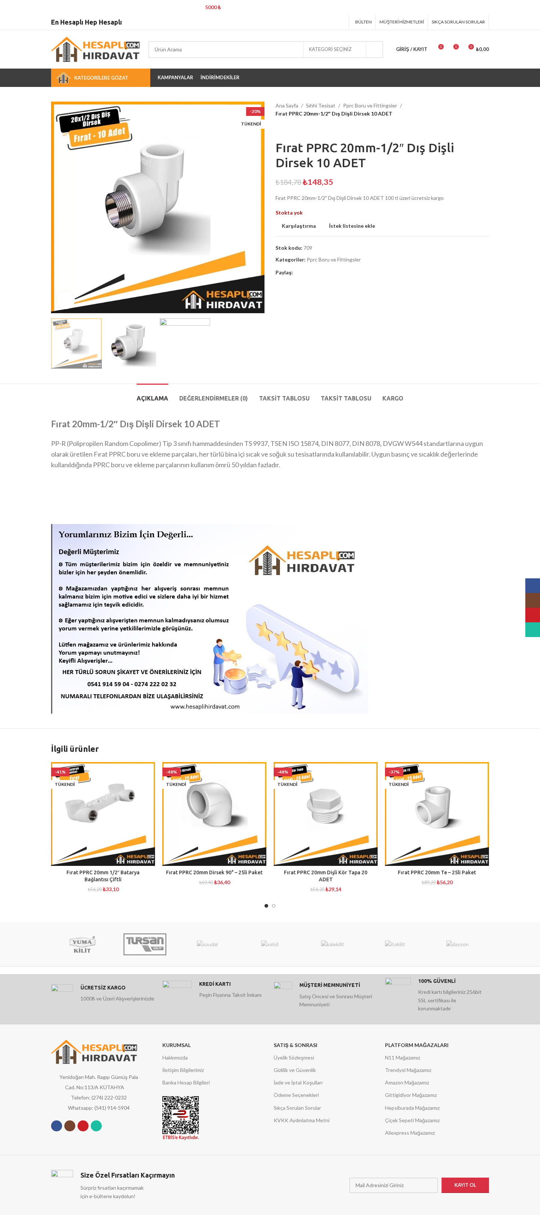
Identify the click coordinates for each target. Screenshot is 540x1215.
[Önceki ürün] (279, 129)
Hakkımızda (175, 1057)
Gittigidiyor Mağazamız (411, 1095)
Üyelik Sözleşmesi (294, 1057)
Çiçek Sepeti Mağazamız (412, 1120)
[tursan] (145, 944)
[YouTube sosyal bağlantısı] (83, 1125)
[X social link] (312, 22)
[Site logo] (96, 48)
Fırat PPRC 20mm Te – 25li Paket (437, 872)
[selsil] (270, 944)
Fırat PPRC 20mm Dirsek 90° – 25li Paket (214, 872)
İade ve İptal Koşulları (298, 1082)
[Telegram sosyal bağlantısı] (340, 22)
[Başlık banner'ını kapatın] (531, 7)
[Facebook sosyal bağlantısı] (302, 22)
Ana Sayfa (287, 105)
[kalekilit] (332, 944)
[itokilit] (395, 944)
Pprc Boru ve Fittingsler (370, 105)
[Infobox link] (103, 995)
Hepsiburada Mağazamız (412, 1108)
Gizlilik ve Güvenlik (295, 1070)
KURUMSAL (176, 1045)
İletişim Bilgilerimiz (183, 1070)
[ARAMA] (374, 49)
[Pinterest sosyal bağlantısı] (321, 22)
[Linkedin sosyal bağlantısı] (330, 22)
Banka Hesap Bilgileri (186, 1082)
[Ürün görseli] (103, 814)
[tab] (152, 395)
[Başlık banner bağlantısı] (259, 7)
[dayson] (457, 944)
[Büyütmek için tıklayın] (66, 300)
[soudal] (207, 944)
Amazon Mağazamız (407, 1082)
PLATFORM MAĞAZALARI (417, 1045)
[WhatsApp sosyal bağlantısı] (96, 1125)
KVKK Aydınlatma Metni (302, 1120)
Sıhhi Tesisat (320, 105)
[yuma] (82, 944)
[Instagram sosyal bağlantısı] (69, 1125)
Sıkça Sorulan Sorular (297, 1108)
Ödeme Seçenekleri (296, 1095)
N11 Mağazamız (402, 1057)
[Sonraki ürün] (294, 129)
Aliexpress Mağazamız (410, 1133)
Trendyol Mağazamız (408, 1070)
